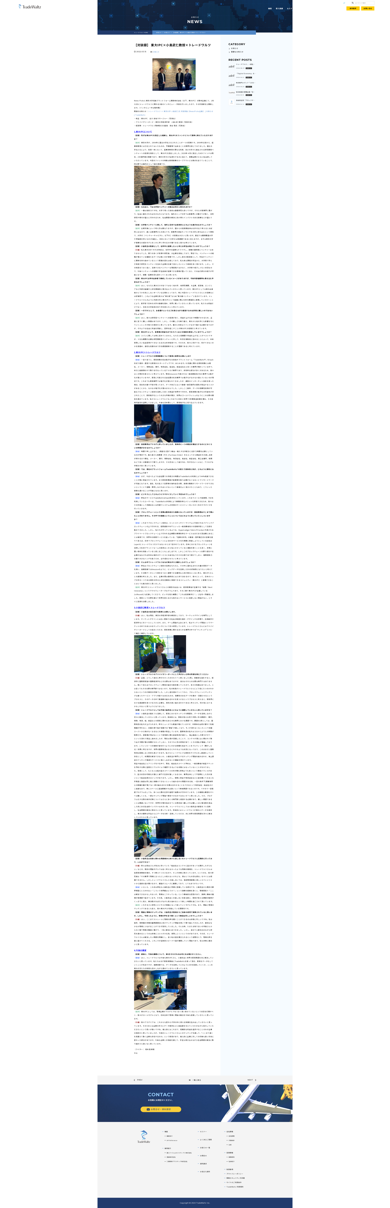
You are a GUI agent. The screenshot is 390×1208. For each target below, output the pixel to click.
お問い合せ (368, 8)
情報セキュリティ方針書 (235, 1178)
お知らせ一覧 (205, 1148)
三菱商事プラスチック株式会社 (177, 1161)
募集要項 (232, 1157)
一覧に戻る (196, 1080)
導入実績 (279, 8)
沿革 (230, 1145)
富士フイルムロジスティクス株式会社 (179, 1153)
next (250, 1080)
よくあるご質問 (206, 1140)
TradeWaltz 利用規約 (235, 1187)
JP (344, 3)
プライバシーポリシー (234, 1174)
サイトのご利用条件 (234, 1182)
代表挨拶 (232, 1140)
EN (348, 3)
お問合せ (203, 1156)
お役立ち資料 (303, 8)
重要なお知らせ (237, 51)
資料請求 (353, 8)
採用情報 (338, 8)
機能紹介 (170, 1136)
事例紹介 (168, 1148)
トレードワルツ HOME (141, 32)
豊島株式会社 (171, 1157)
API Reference (172, 1140)
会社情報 (327, 8)
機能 (270, 8)
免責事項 (229, 1169)
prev (139, 1080)
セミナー (290, 8)
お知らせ (316, 8)
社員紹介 (232, 1161)
